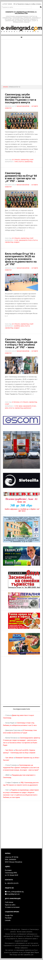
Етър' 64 (21, 161)
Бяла (22, 326)
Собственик (9, 902)
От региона (16, 402)
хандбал (16, 242)
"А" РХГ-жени (18, 406)
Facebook (8, 918)
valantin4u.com (28, 954)
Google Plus (9, 915)
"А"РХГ (16, 161)
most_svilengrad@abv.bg (15, 891)
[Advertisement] (21, 62)
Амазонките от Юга (25, 240)
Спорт (31, 159)
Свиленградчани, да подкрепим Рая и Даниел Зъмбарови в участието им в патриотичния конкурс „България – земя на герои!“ (21, 767)
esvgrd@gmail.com (13, 894)
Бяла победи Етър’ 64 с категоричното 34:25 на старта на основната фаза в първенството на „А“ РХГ (20, 259)
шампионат (27, 408)
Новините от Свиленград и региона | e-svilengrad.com (21, 12)
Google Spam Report (32, 952)
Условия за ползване (12, 907)
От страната (16, 159)
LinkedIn (7, 920)
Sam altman (9, 757)
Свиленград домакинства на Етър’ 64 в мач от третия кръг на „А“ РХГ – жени (21, 177)
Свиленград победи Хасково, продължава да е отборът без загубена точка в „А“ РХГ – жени (21, 343)
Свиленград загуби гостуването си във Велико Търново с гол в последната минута (20, 98)
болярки (17, 326)
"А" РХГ (16, 240)
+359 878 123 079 (12, 883)
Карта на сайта (10, 905)
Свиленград (25, 159)
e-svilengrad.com (14, 929)
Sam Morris (9, 750)
